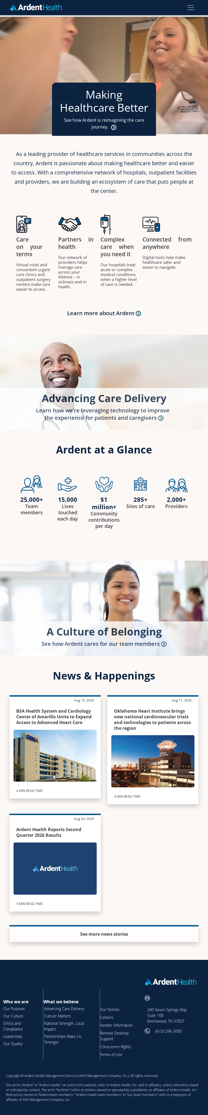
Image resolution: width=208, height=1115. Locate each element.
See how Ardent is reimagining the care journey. (104, 123)
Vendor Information (116, 1025)
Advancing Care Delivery (104, 398)
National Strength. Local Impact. (64, 1026)
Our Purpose (14, 1008)
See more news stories (104, 934)
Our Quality (12, 1043)
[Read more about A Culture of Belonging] (164, 643)
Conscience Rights (115, 1046)
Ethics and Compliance (13, 1026)
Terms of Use (111, 1054)
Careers (106, 1017)
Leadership (12, 1036)
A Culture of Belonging (104, 631)
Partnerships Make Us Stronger (63, 1039)
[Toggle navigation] (190, 7)
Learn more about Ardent (101, 313)
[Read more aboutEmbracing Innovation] (161, 417)
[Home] (38, 7)
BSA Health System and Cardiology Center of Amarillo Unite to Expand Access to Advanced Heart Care (54, 716)
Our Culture (13, 1016)
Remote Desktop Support (114, 1036)
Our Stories (109, 1009)
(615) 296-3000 (168, 1031)
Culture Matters (57, 1016)
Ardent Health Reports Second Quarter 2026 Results (48, 832)
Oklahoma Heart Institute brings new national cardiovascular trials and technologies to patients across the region (152, 719)
